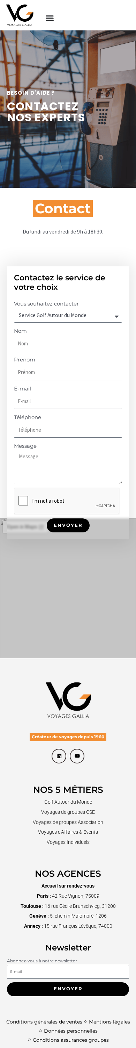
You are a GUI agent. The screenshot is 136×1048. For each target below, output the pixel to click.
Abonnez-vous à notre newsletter (42, 960)
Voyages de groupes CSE (68, 812)
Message (25, 446)
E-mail (22, 388)
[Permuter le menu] (49, 18)
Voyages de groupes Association (68, 822)
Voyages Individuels (68, 842)
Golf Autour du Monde (68, 802)
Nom (20, 331)
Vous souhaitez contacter (46, 303)
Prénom (24, 359)
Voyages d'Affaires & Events (68, 832)
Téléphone (27, 417)
